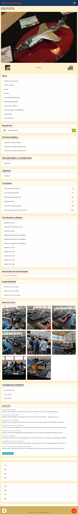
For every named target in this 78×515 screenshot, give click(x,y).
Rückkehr (39, 67)
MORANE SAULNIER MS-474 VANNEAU (15, 235)
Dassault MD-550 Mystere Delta (13, 227)
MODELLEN (7, 163)
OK (74, 130)
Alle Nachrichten (8, 453)
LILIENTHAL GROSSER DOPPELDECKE (14, 150)
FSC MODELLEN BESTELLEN (12, 97)
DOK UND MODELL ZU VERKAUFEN (13, 110)
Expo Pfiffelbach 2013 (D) (38, 193)
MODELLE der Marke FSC (11, 81)
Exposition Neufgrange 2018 (38, 206)
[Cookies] (4, 510)
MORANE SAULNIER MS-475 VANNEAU (15, 243)
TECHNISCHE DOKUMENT (11, 101)
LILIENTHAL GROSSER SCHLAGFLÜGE (15, 146)
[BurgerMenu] (74, 3)
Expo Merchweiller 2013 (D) (38, 188)
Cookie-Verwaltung (43, 512)
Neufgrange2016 (38, 201)
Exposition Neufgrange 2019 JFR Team (38, 210)
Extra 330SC (8, 394)
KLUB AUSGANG (8, 118)
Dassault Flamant (9, 390)
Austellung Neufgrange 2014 (38, 197)
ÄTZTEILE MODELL (9, 85)
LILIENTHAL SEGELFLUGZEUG (12, 142)
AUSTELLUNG (8, 114)
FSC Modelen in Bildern (11, 106)
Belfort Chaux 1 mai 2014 (11, 287)
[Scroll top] (73, 510)
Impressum (32, 512)
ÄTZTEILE (6, 93)
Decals (6, 89)
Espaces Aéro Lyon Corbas (12, 295)
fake (5, 465)
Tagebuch (7, 176)
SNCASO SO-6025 (9, 223)
